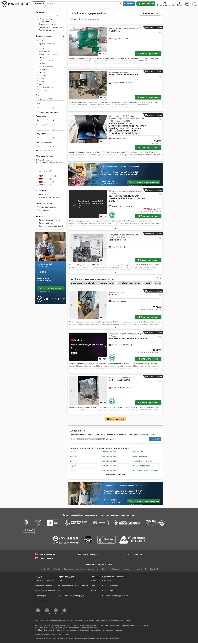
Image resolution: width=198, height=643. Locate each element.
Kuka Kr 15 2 (141, 569)
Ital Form (44, 69)
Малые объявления (47, 207)
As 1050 (73, 451)
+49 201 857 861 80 (133, 554)
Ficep (42, 72)
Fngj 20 (73, 466)
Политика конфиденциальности (85, 638)
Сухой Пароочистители (129, 283)
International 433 (108, 451)
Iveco (43, 57)
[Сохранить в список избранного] (159, 31)
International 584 (108, 466)
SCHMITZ (45, 51)
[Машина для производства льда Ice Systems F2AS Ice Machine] (88, 85)
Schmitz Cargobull (48, 54)
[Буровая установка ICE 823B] (88, 305)
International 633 (108, 470)
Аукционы (44, 210)
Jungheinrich (46, 60)
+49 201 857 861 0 (90, 554)
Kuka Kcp (56, 569)
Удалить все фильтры (89, 19)
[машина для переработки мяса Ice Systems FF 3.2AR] (88, 390)
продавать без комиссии (50, 288)
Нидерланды (48, 182)
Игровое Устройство (141, 466)
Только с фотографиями (49, 220)
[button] (194, 3)
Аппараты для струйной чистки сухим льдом (92, 283)
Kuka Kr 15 (154, 569)
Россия (57, 162)
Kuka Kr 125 (44, 569)
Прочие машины (46, 30)
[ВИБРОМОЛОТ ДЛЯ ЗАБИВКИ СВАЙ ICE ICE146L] (88, 41)
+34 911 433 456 (46, 558)
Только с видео (46, 223)
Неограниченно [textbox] (45, 171)
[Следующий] (105, 41)
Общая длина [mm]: (44, 134)
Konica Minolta (46, 87)
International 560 (108, 461)
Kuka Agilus (127, 569)
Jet (41, 78)
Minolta (43, 90)
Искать (129, 3)
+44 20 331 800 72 (47, 554)
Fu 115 (72, 470)
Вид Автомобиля (139, 456)
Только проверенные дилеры (51, 226)
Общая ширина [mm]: (44, 142)
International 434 (108, 456)
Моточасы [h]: (41, 125)
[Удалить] (121, 3)
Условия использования (106, 638)
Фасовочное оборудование (50, 27)
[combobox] (51, 171)
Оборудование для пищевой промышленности (50, 20)
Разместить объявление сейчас (144, 182)
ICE (41, 48)
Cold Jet (43, 75)
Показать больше (116, 474)
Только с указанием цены (48, 112)
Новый (42, 194)
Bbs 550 (73, 456)
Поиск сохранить (116, 419)
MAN (42, 81)
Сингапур (47, 185)
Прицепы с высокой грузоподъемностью (81, 569)
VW (41, 84)
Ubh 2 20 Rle (137, 451)
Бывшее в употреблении (49, 197)
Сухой (148, 283)
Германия (47, 179)
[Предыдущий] (71, 41)
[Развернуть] (115, 66)
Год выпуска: (41, 116)
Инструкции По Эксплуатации (145, 470)
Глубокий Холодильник (142, 461)
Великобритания (49, 176)
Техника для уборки (47, 24)
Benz (42, 63)
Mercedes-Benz (46, 66)
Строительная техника (48, 16)
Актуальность (151, 13)
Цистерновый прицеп (110, 569)
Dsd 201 (73, 461)
